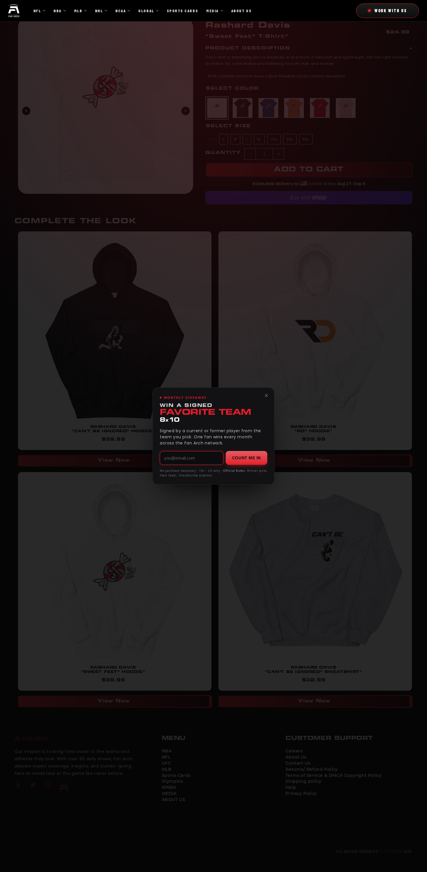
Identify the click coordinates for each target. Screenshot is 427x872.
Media (212, 10)
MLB (78, 10)
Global (146, 10)
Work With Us (390, 10)
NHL (99, 10)
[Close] (266, 395)
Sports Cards (182, 10)
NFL (37, 10)
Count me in (246, 458)
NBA (57, 10)
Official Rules (234, 471)
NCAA (120, 10)
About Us (241, 10)
